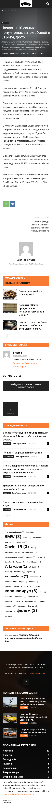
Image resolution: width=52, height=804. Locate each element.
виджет (33, 582)
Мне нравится (10, 403)
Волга (8, 572)
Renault (20, 562)
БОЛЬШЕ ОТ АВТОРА (17, 283)
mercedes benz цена (14, 557)
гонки (27, 586)
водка (8, 586)
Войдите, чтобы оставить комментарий (26, 385)
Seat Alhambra (34, 562)
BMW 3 (27, 538)
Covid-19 (17, 546)
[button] (48, 4)
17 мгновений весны (14, 532)
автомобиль (16, 576)
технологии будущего (28, 606)
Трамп (31, 572)
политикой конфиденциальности (18, 794)
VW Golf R (34, 567)
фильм (27, 610)
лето (43, 592)
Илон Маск (19, 572)
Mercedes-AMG (12, 552)
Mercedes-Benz (29, 552)
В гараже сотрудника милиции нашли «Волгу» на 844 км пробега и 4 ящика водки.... (25, 436)
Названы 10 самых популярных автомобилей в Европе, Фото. (24, 638)
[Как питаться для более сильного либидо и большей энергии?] (10, 325)
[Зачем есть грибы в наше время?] (10, 294)
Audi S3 (30, 532)
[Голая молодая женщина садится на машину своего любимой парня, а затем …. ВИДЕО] (10, 702)
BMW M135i (21, 542)
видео (23, 582)
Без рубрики (8, 298)
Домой (4, 11)
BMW (13, 536)
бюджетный (11, 582)
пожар (8, 601)
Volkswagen (16, 566)
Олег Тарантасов (11, 53)
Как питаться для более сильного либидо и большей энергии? (33, 325)
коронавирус (21, 590)
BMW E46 (9, 542)
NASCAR (30, 557)
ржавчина (30, 601)
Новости (13, 11)
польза (18, 601)
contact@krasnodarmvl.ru (35, 673)
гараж (18, 586)
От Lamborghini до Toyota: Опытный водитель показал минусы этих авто (40, 226)
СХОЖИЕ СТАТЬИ (15, 278)
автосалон (35, 577)
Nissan (41, 557)
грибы (36, 586)
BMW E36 (37, 538)
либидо (9, 597)
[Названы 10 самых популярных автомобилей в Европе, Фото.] (10, 718)
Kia (33, 548)
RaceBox (9, 562)
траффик (10, 611)
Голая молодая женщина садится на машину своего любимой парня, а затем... (33, 701)
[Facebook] (26, 682)
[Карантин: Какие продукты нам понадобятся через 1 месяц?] (10, 308)
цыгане (9, 616)
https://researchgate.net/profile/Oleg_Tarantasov (26, 264)
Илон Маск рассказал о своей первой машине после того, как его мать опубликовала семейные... (25, 469)
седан (41, 601)
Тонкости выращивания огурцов (22, 452)
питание (33, 597)
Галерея (7, 476)
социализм (10, 606)
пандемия (20, 597)
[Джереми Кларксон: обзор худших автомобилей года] (10, 733)
